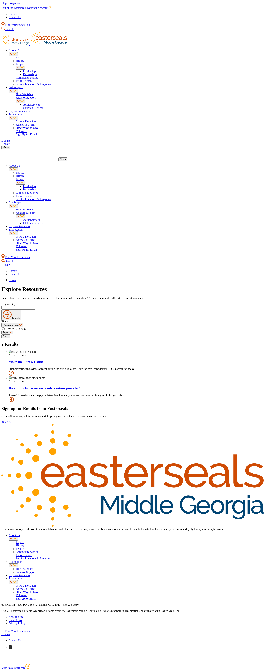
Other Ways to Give (27, 127)
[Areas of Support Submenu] (20, 101)
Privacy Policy (17, 623)
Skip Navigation (10, 3)
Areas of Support (25, 97)
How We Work (24, 94)
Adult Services (31, 104)
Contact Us (15, 17)
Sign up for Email (26, 598)
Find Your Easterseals (17, 24)
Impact (20, 57)
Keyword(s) (8, 304)
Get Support (16, 87)
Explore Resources (19, 111)
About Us (14, 50)
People (20, 64)
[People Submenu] (20, 68)
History (20, 60)
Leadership (29, 71)
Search (9, 29)
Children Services (33, 107)
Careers (13, 14)
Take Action (16, 114)
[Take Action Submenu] (13, 118)
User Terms (15, 620)
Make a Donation (26, 121)
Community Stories (27, 77)
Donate (5, 634)
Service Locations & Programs (33, 84)
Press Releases (24, 80)
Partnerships (30, 74)
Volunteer (21, 131)
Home (12, 280)
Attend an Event (25, 124)
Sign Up (6, 422)
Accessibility (16, 616)
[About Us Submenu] (13, 54)
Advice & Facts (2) (16, 328)
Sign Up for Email (26, 134)
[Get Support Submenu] (13, 91)
